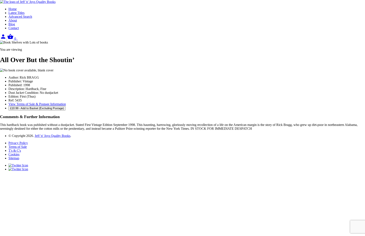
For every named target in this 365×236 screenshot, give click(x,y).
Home (12, 9)
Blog (11, 24)
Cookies (13, 154)
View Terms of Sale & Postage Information (37, 104)
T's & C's (14, 150)
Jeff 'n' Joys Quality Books (52, 136)
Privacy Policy (18, 143)
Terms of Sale (17, 147)
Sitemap (13, 158)
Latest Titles (16, 13)
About (12, 20)
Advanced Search (20, 16)
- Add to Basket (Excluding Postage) (37, 108)
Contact (13, 28)
